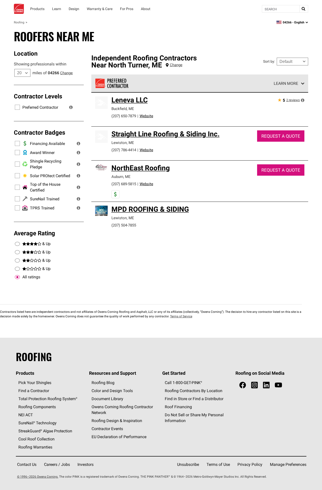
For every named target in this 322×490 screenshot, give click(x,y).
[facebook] (243, 385)
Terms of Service (181, 316)
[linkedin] (266, 385)
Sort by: (269, 61)
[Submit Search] (303, 9)
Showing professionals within (40, 63)
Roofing (19, 22)
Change (66, 72)
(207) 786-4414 (123, 149)
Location (25, 53)
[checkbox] (17, 277)
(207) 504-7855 (123, 225)
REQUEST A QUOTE (280, 136)
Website (146, 116)
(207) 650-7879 (123, 116)
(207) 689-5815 (123, 183)
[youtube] (278, 385)
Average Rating (34, 233)
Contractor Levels (38, 96)
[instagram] (254, 385)
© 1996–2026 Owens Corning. (37, 476)
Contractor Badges (39, 132)
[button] (71, 107)
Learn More (286, 83)
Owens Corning (19, 9)
